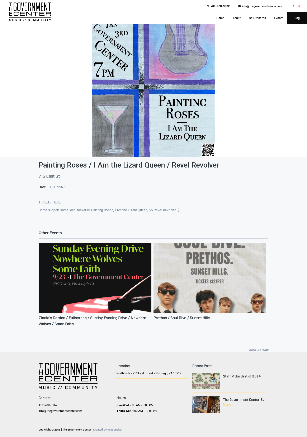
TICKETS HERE (50, 202)
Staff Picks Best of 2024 (242, 376)
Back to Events (258, 349)
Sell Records (257, 17)
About (237, 17)
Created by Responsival (107, 429)
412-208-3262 (220, 6)
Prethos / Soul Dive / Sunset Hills (182, 317)
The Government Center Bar (244, 399)
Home (220, 17)
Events (278, 17)
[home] (30, 18)
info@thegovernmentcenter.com (262, 6)
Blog (297, 17)
